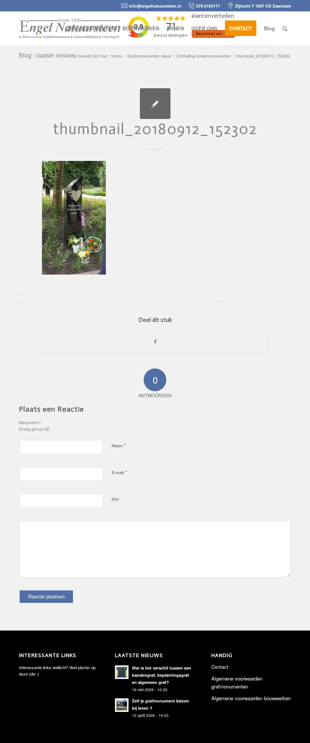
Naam (119, 445)
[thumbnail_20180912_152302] (155, 103)
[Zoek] (285, 28)
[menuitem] (90, 28)
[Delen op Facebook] (155, 341)
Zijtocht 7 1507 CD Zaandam (263, 6)
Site (115, 499)
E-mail (119, 472)
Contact (219, 666)
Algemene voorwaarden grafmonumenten (236, 682)
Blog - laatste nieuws (47, 55)
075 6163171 (208, 6)
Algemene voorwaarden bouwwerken (251, 698)
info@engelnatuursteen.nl (155, 6)
